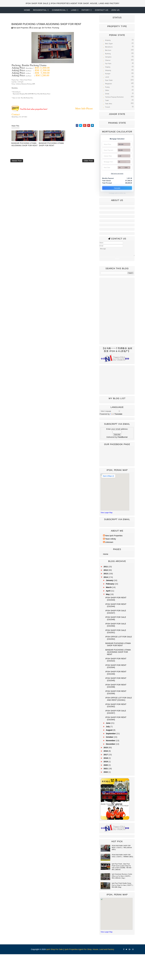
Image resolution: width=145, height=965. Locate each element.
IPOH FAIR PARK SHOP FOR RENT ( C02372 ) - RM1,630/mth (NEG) (122, 847)
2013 (106, 574)
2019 (106, 762)
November (111, 740)
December (111, 744)
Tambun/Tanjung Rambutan (114, 97)
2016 (106, 751)
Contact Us (101, 10)
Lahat (107, 77)
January (110, 580)
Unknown (109, 542)
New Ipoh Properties (113, 536)
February (110, 584)
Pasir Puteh (109, 80)
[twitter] (126, 949)
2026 (126, 167)
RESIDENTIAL (40, 10)
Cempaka (108, 57)
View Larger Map (106, 512)
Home (27, 10)
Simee (107, 94)
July (108, 727)
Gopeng (107, 67)
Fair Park (108, 63)
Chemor (108, 60)
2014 (106, 577)
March (109, 587)
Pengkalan (108, 84)
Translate (118, 414)
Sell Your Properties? (72, 16)
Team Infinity (110, 539)
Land (74, 10)
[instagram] (133, 949)
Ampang (108, 40)
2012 (106, 570)
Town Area (108, 104)
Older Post (88, 161)
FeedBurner (123, 437)
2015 (106, 747)
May (108, 594)
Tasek (107, 100)
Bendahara (109, 47)
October (110, 737)
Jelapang (108, 70)
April (108, 591)
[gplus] (129, 949)
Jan (119, 167)
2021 (106, 768)
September (111, 733)
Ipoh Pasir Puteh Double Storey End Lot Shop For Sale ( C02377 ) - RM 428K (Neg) (122, 885)
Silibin (107, 90)
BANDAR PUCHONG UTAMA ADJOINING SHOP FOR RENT (24, 144)
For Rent (48, 28)
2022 (106, 772)
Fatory (86, 10)
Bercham (108, 50)
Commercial (59, 10)
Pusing (107, 87)
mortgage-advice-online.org (117, 193)
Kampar (107, 74)
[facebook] (124, 949)
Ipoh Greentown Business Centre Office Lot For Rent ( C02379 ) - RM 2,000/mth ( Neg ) (122, 876)
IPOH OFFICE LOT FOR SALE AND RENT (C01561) (118, 699)
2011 (106, 567)
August (109, 730)
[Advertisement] (49, 170)
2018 (106, 758)
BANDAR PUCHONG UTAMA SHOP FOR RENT (51, 144)
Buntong (108, 54)
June (108, 723)
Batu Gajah (109, 44)
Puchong (55, 28)
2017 (106, 755)
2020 (106, 765)
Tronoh (107, 107)
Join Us (115, 10)
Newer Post (17, 161)
